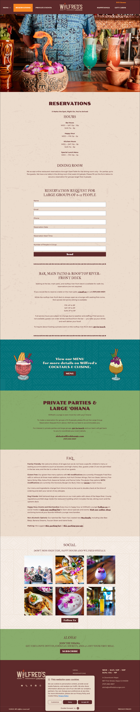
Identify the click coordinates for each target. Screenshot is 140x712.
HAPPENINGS (103, 8)
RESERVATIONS (23, 8)
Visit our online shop (100, 510)
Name (36, 201)
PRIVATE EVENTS (44, 8)
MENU (6, 8)
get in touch (99, 327)
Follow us (103, 507)
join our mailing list (50, 510)
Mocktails (86, 518)
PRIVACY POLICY (124, 709)
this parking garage (73, 526)
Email (36, 209)
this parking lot (53, 526)
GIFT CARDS (120, 8)
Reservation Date (41, 227)
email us (82, 292)
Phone (36, 218)
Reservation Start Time (43, 236)
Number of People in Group (45, 245)
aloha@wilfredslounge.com (70, 436)
